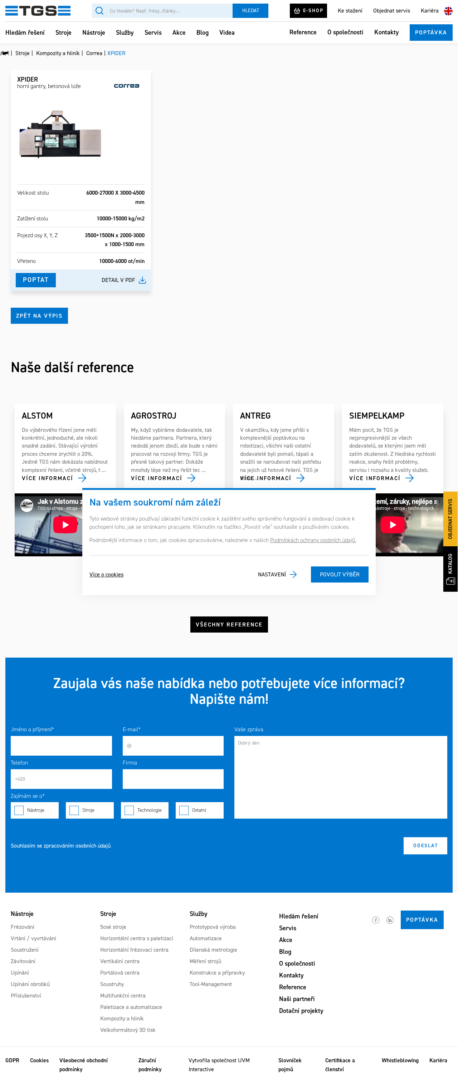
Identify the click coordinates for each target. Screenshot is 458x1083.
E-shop (313, 10)
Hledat (250, 10)
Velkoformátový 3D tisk (128, 1030)
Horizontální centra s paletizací (136, 938)
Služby (125, 32)
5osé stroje (113, 927)
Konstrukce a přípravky (217, 972)
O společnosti (345, 32)
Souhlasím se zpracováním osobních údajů (61, 845)
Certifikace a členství (340, 1065)
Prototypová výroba (213, 927)
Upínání (20, 972)
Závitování (23, 961)
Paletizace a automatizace (131, 1007)
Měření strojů (205, 961)
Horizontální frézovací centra (134, 949)
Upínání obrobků (30, 984)
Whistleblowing (400, 1060)
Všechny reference (229, 624)
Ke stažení (350, 10)
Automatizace (206, 938)
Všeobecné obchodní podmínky (83, 1065)
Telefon (19, 762)
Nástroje (93, 32)
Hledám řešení (25, 32)
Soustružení (25, 949)
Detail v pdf (118, 280)
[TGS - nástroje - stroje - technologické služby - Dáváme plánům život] (4, 53)
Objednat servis (391, 10)
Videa (227, 32)
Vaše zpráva (248, 729)
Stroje (63, 32)
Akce (179, 32)
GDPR (12, 1060)
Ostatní (199, 810)
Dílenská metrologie (213, 949)
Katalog (450, 563)
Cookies (39, 1060)
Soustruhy (112, 984)
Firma (130, 762)
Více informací (47, 478)
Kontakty (386, 32)
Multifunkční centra (123, 995)
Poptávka (431, 32)
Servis (153, 32)
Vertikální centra (120, 961)
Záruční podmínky (150, 1065)
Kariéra (430, 10)
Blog (202, 32)
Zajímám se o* (28, 796)
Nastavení (272, 574)
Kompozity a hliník (122, 1018)
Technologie (149, 810)
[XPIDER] (60, 134)
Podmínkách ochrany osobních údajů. (313, 540)
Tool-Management (211, 984)
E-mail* (132, 729)
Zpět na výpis (39, 315)
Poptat (36, 279)
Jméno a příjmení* (32, 729)
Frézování (22, 927)
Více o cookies (106, 574)
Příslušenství (26, 995)
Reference (303, 32)
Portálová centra (120, 972)
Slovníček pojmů (290, 1065)
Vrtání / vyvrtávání (33, 938)
